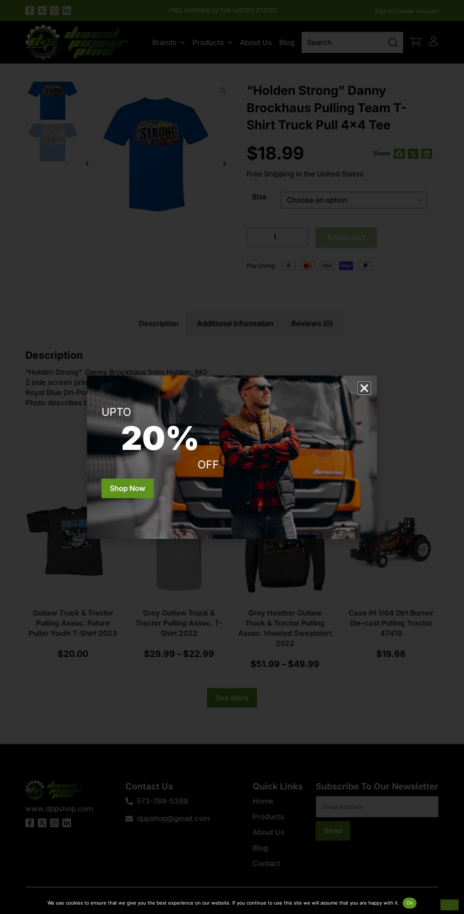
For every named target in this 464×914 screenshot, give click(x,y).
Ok (409, 903)
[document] (232, 457)
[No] (449, 904)
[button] (364, 388)
